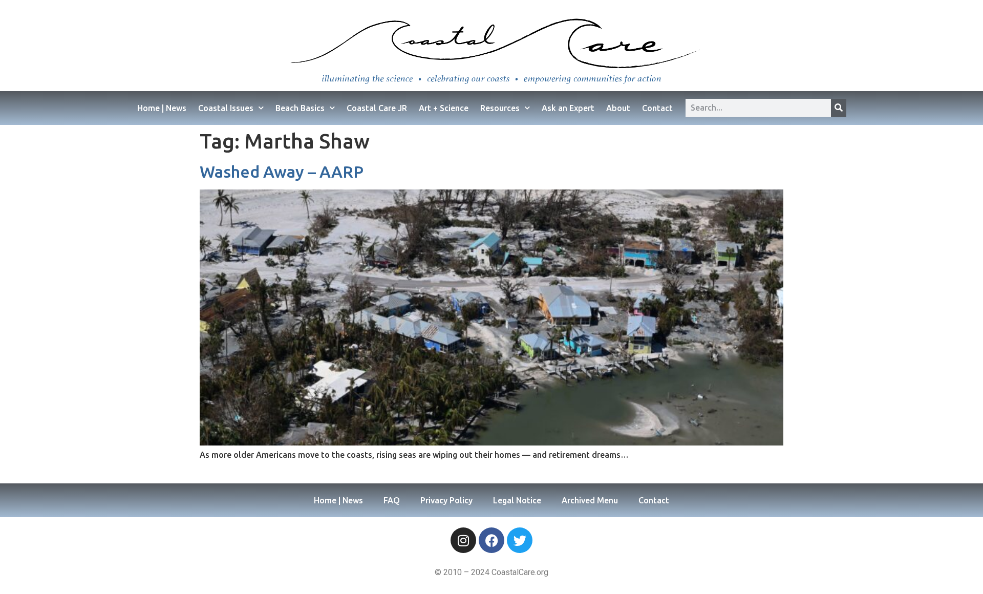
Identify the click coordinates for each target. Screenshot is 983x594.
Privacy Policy (446, 500)
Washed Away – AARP (282, 171)
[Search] (838, 108)
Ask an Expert (568, 108)
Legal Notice (517, 500)
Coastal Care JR (377, 108)
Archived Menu (590, 500)
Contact (657, 108)
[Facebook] (491, 540)
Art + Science (443, 108)
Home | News (161, 108)
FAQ (391, 500)
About (618, 108)
